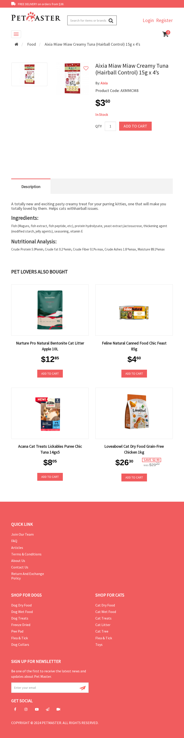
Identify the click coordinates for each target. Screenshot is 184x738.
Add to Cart (135, 126)
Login (148, 20)
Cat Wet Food (105, 611)
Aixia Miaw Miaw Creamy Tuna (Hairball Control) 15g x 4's (92, 44)
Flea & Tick (19, 638)
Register (164, 20)
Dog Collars (20, 644)
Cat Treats (103, 618)
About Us (18, 560)
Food (31, 44)
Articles (17, 547)
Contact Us (19, 567)
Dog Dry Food (21, 605)
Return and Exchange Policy (27, 575)
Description (30, 186)
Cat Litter (102, 624)
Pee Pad (17, 631)
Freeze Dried (20, 624)
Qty (98, 126)
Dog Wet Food (22, 611)
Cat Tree (101, 631)
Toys (99, 644)
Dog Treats (19, 618)
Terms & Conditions (26, 554)
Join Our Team (22, 534)
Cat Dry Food (105, 605)
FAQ (14, 541)
